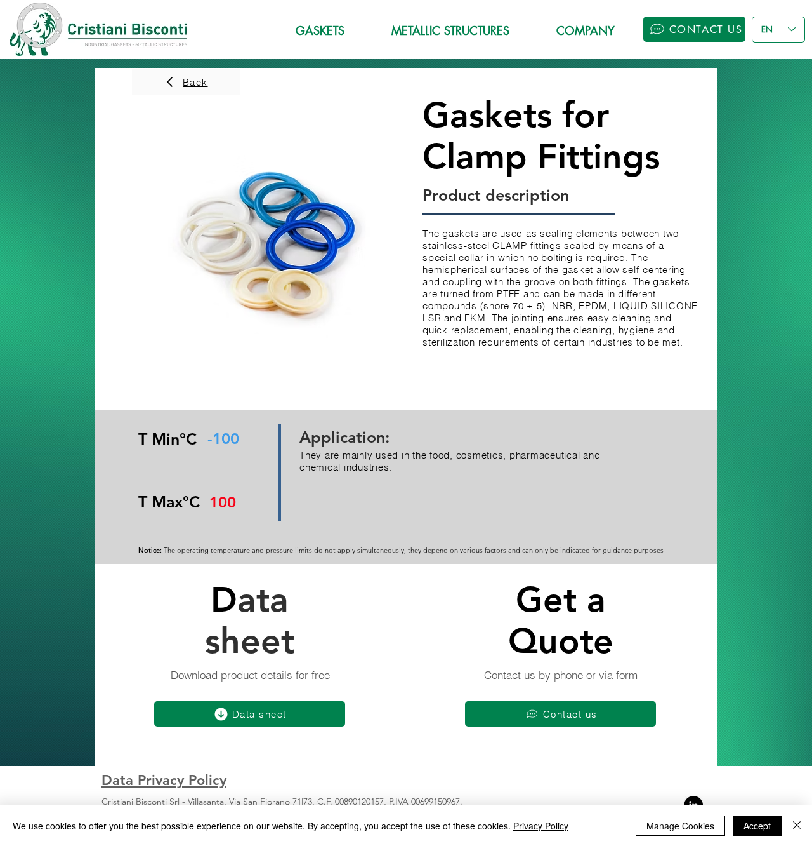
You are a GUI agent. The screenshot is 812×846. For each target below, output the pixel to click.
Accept (757, 825)
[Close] (796, 826)
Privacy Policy (540, 825)
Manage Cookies (680, 825)
